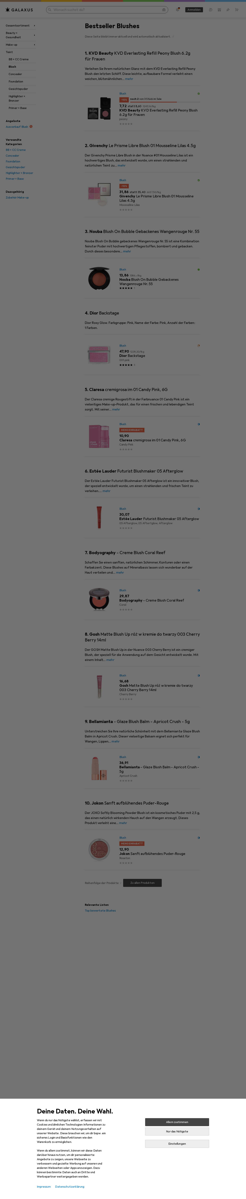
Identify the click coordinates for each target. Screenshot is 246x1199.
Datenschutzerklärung (69, 1187)
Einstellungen (177, 1144)
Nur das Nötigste (177, 1131)
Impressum (44, 1187)
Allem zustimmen (177, 1122)
